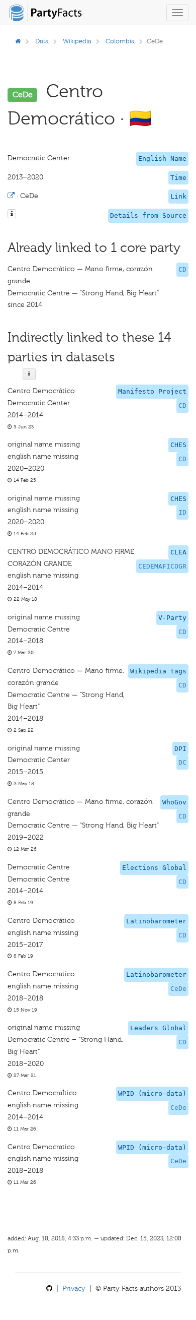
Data (42, 41)
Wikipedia (77, 41)
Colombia (120, 41)
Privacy (73, 1288)
